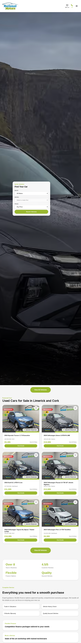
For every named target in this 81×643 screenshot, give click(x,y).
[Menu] (77, 6)
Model (17, 197)
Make (16, 190)
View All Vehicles (40, 390)
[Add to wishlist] (36, 408)
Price (16, 204)
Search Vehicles (31, 212)
